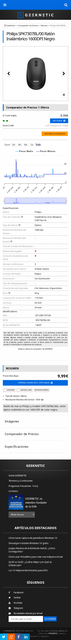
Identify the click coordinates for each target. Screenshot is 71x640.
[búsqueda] (66, 5)
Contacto (13, 491)
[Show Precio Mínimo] (45, 151)
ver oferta (57, 121)
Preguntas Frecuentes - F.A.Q (23, 486)
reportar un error (42, 390)
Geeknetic (11, 25)
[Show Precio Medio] (24, 151)
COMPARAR (10, 390)
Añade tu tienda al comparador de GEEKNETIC (35, 349)
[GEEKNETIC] (35, 15)
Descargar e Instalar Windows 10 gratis (28, 543)
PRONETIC (53, 633)
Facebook (18, 592)
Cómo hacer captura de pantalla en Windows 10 (33, 537)
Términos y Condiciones (21, 480)
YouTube (18, 602)
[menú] (5, 5)
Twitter (17, 597)
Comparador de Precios (28, 25)
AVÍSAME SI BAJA (26, 390)
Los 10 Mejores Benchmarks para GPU (28, 570)
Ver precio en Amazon (54, 134)
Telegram (18, 608)
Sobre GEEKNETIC (18, 475)
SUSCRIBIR (50, 618)
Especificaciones (16, 447)
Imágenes (12, 421)
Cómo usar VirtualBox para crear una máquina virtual (36, 556)
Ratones (44, 25)
